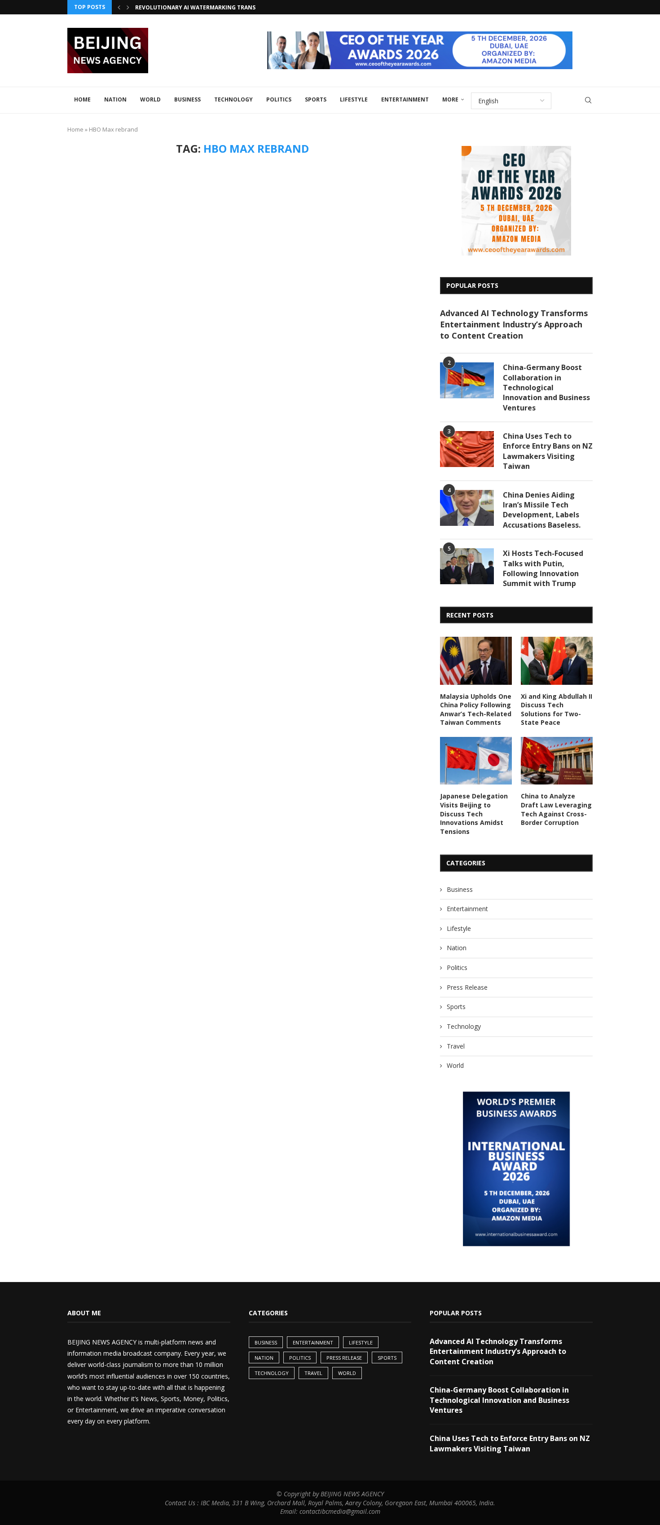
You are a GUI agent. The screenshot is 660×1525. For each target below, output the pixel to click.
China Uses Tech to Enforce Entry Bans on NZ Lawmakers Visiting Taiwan (548, 451)
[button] (119, 7)
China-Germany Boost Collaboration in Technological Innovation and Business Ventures (546, 387)
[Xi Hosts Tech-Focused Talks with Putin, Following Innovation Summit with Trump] (467, 566)
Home (82, 99)
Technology (233, 99)
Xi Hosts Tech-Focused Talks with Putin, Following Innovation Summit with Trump (543, 568)
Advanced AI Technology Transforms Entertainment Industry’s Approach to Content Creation (514, 324)
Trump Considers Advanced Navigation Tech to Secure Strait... (232, 7)
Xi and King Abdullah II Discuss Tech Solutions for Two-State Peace (556, 709)
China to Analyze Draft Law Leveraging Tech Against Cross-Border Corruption (556, 809)
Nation (115, 99)
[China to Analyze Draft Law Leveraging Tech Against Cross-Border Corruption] (557, 761)
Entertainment (405, 99)
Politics (278, 99)
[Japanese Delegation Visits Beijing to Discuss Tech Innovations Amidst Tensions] (476, 761)
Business (187, 99)
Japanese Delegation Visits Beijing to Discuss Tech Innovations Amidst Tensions (474, 813)
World (150, 99)
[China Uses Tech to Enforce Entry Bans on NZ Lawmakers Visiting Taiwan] (467, 449)
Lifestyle (354, 99)
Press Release (467, 987)
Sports (315, 99)
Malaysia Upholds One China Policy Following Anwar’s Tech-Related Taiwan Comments (475, 709)
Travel (456, 1046)
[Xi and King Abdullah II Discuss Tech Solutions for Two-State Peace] (557, 661)
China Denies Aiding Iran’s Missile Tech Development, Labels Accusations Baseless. (542, 510)
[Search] (588, 100)
